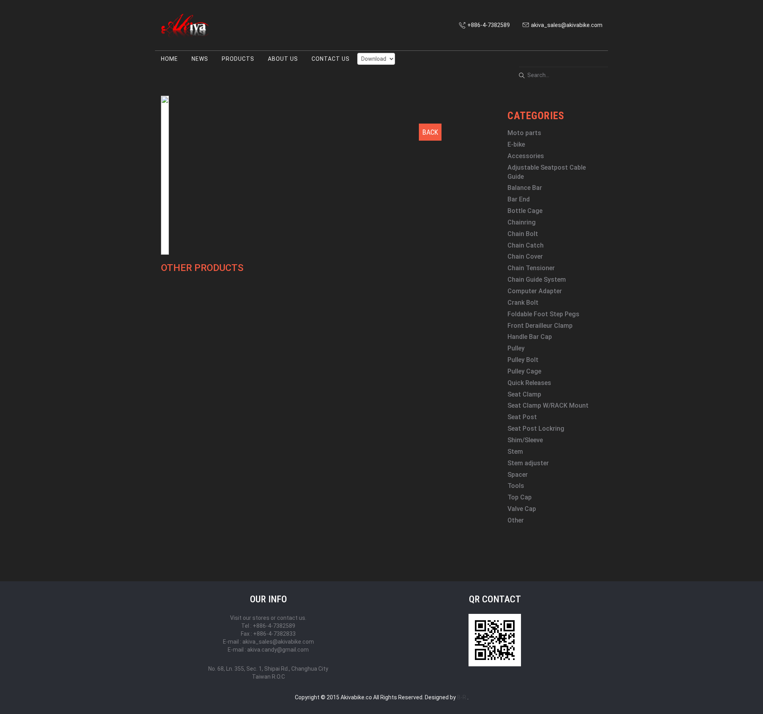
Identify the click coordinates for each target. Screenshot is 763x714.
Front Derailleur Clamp (540, 325)
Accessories (525, 156)
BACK (430, 132)
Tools (515, 486)
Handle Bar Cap (529, 337)
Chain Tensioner (531, 268)
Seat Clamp (524, 394)
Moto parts (524, 133)
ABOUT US (283, 59)
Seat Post (522, 417)
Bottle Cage (524, 211)
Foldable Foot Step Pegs (543, 314)
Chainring (521, 222)
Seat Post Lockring (535, 428)
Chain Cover (525, 256)
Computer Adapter (534, 291)
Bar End (518, 199)
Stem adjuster (528, 463)
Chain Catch (525, 245)
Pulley (516, 348)
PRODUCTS (238, 59)
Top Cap (519, 497)
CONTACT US (331, 59)
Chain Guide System (536, 279)
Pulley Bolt (522, 360)
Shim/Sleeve (525, 440)
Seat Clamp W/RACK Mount (548, 405)
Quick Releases (529, 383)
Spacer (517, 474)
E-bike (516, 144)
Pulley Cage (524, 371)
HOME (169, 59)
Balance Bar (524, 188)
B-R (461, 697)
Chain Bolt (522, 234)
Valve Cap (521, 509)
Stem (515, 451)
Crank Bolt (522, 302)
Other (515, 520)
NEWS (200, 59)
